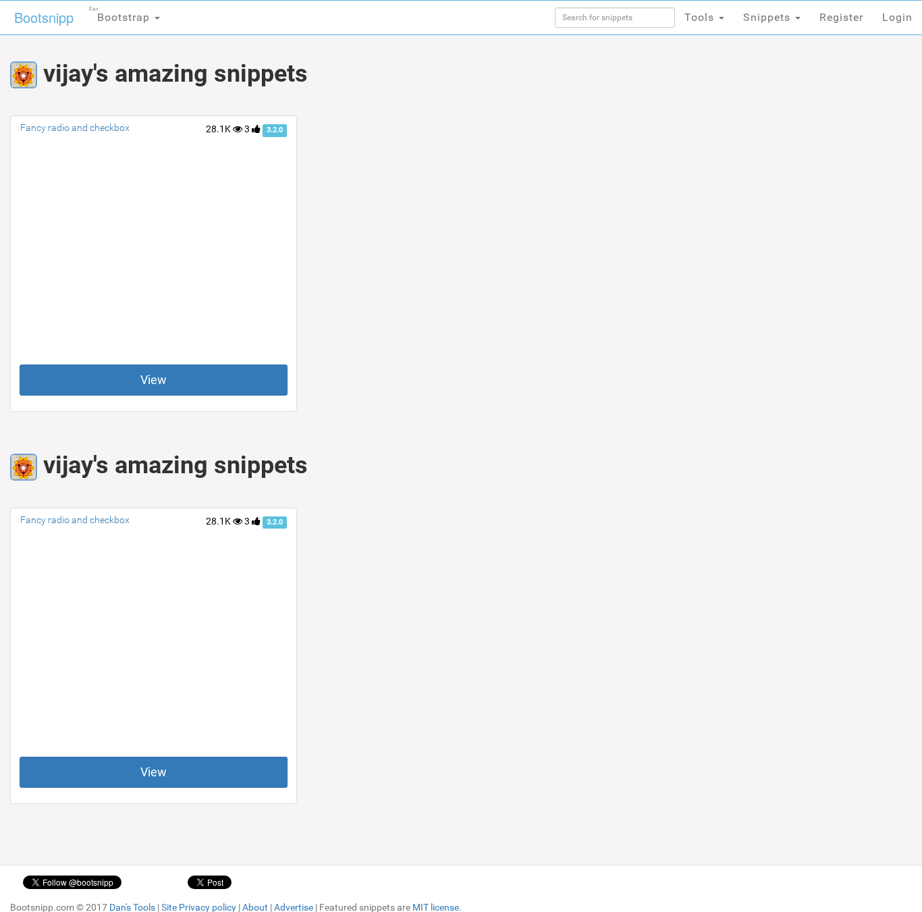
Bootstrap (121, 15)
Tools (700, 17)
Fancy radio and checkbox (75, 127)
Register (841, 17)
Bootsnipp (44, 17)
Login (897, 17)
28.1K (219, 129)
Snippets (768, 17)
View (153, 380)
